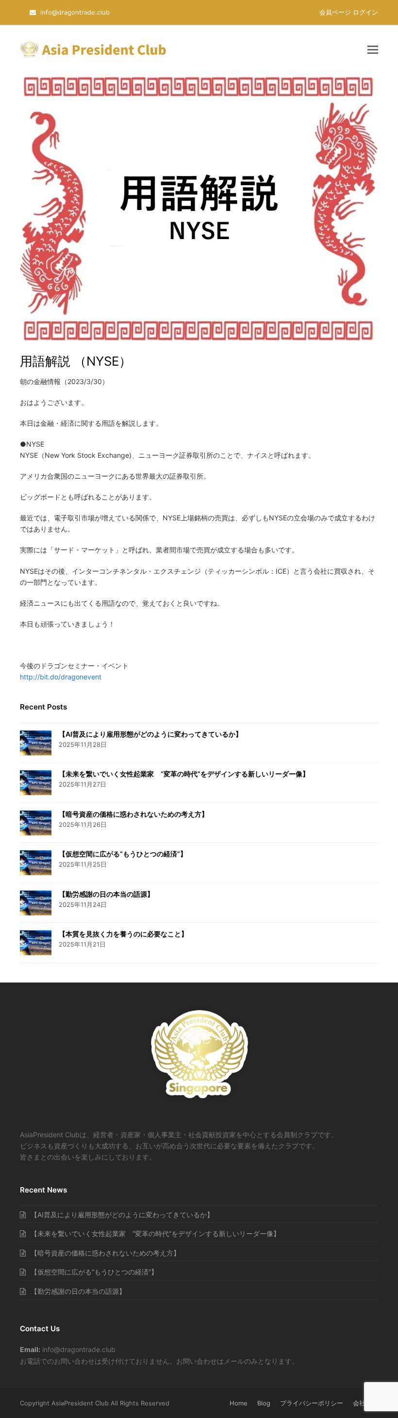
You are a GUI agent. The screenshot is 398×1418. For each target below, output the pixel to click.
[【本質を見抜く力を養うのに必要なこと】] (35, 942)
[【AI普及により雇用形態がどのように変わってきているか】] (35, 742)
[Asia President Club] (199, 1101)
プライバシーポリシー (311, 1403)
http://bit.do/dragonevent (60, 677)
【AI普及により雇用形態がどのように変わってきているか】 (150, 734)
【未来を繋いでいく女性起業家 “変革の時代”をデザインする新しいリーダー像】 (184, 774)
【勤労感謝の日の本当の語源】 (106, 894)
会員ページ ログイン (348, 12)
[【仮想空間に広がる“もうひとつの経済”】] (35, 862)
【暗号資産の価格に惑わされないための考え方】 (133, 814)
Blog (263, 1403)
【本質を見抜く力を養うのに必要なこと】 (123, 934)
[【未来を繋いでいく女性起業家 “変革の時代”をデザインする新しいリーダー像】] (35, 782)
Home (239, 1403)
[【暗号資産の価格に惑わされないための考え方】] (35, 823)
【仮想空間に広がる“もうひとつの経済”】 (123, 854)
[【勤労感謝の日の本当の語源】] (35, 903)
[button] (372, 49)
